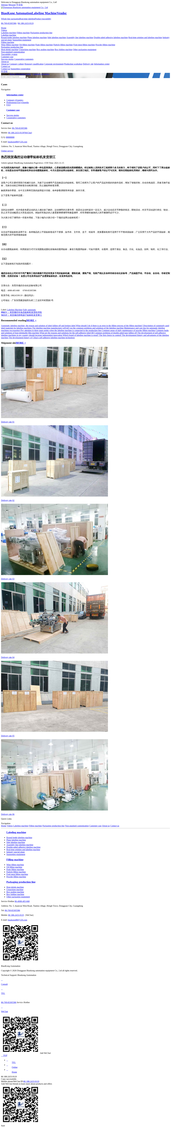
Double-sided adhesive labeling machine (111, 37)
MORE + (31, 320)
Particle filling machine (63, 45)
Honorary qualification (34, 64)
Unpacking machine (27, 49)
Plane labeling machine (37, 37)
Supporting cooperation (20, 69)
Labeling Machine (14, 310)
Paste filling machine (44, 45)
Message (12, 5)
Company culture (16, 64)
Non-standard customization (13, 52)
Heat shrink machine (9, 49)
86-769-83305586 (8, 23)
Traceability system (9, 54)
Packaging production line (41, 33)
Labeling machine (8, 33)
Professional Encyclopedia (17, 102)
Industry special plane (15, 852)
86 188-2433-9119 (26, 23)
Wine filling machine (10, 45)
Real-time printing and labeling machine (145, 37)
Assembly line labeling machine (79, 37)
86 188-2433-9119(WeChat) (20, 133)
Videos (4, 30)
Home (3, 28)
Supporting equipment (21, 40)
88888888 (10, 137)
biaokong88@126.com (17, 142)
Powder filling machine (105, 45)
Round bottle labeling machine (14, 37)
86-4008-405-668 (22, 901)
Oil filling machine (27, 45)
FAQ (8, 105)
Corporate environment (54, 64)
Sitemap (4, 5)
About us (5, 61)
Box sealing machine (45, 49)
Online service (7, 151)
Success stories (7, 59)
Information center (102, 64)
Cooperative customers (23, 59)
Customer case (7, 57)
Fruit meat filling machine (84, 45)
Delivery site (88, 64)
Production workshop (73, 64)
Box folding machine (63, 49)
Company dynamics (41, 74)
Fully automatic (29, 310)
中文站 (19, 5)
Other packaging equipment (84, 49)
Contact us (5, 66)
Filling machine (23, 33)
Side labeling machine (56, 37)
